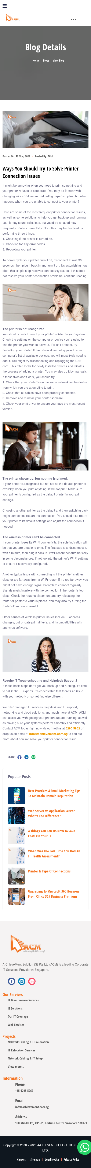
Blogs (46, 60)
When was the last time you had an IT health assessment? (54, 853)
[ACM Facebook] (11, 981)
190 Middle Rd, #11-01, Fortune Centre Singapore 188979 (51, 1123)
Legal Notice (52, 1159)
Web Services (16, 1024)
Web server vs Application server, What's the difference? (52, 813)
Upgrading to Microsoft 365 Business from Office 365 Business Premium (53, 894)
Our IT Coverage (18, 1016)
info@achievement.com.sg (48, 734)
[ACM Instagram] (32, 981)
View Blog (58, 60)
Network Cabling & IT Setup (25, 1058)
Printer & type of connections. (50, 871)
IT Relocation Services (21, 1050)
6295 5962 (73, 728)
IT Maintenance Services (23, 1000)
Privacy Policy (71, 1159)
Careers (21, 1159)
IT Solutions (15, 1008)
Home (36, 60)
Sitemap (35, 1159)
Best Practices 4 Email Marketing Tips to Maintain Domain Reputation (54, 793)
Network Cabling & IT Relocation (28, 1042)
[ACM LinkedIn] (21, 981)
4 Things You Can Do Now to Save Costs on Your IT (51, 833)
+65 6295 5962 (24, 1090)
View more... (16, 1066)
